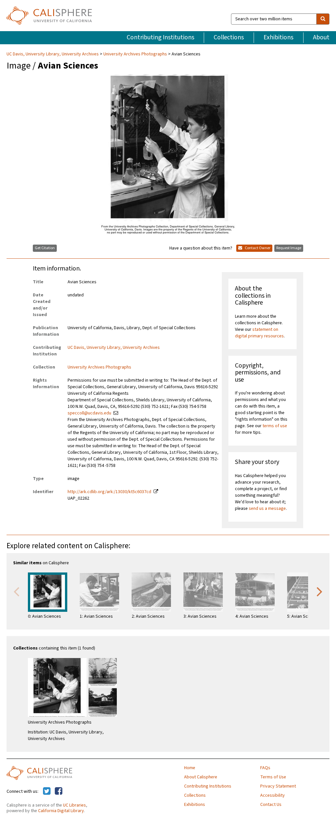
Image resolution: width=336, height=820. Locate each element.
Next (319, 591)
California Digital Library (61, 811)
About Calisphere (200, 777)
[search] (322, 19)
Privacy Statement (278, 786)
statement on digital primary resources (259, 332)
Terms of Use (273, 777)
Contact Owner (257, 248)
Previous (16, 591)
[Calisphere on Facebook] (58, 791)
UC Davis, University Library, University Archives (53, 54)
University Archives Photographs (135, 54)
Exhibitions (278, 37)
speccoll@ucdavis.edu (89, 413)
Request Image (288, 248)
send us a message (267, 508)
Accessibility (272, 795)
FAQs (265, 768)
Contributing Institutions (160, 37)
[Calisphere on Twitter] (47, 791)
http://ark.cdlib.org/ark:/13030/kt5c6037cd (109, 492)
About (321, 37)
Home (189, 768)
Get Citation (45, 248)
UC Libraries (74, 805)
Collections (229, 37)
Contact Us (271, 804)
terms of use (274, 426)
